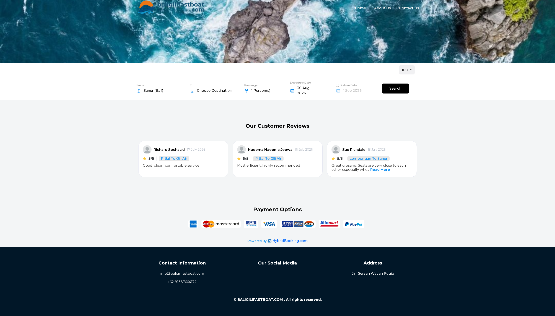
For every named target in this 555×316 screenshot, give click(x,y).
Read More (380, 170)
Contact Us (409, 8)
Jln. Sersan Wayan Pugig (373, 273)
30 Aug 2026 (303, 90)
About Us (382, 8)
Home (360, 8)
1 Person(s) (260, 91)
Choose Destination (214, 91)
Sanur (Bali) (153, 91)
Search (395, 88)
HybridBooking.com (290, 241)
